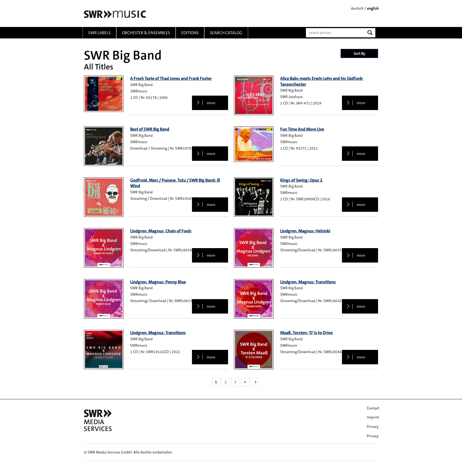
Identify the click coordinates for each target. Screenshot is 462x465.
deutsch (357, 8)
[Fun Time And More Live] (253, 144)
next (255, 382)
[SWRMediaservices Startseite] (114, 14)
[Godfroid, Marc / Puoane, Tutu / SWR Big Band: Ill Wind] (103, 197)
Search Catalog (226, 33)
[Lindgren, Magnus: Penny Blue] (103, 299)
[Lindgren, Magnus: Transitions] (253, 299)
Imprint (373, 417)
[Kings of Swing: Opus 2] (253, 197)
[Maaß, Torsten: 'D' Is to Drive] (253, 349)
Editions (190, 33)
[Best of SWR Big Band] (103, 146)
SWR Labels (99, 33)
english (373, 8)
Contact (373, 408)
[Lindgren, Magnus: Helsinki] (253, 248)
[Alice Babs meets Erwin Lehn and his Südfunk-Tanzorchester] (253, 95)
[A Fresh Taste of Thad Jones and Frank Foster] (103, 94)
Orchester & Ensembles (146, 33)
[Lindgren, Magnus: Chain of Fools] (103, 248)
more (210, 102)
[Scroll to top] (451, 454)
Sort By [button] (359, 53)
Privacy (373, 426)
